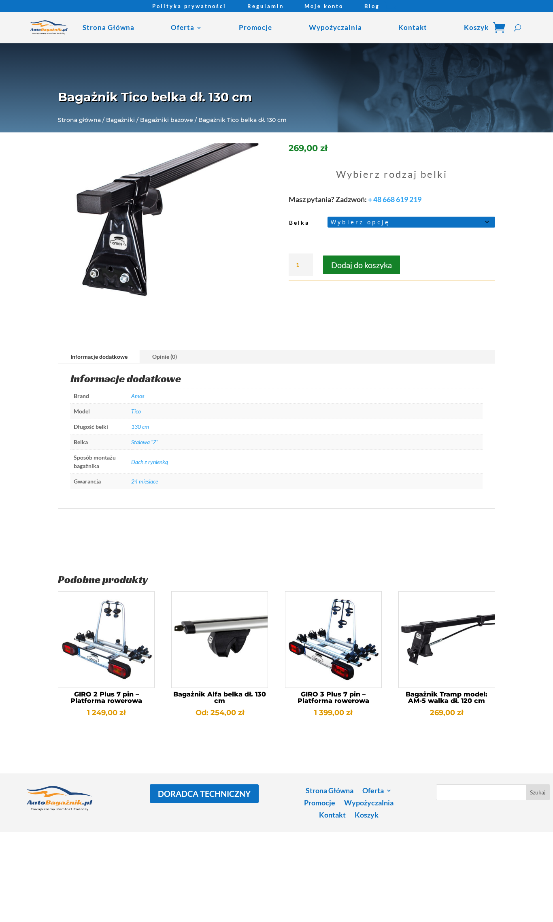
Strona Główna (108, 27)
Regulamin (265, 6)
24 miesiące (144, 481)
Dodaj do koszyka (361, 265)
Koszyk (476, 27)
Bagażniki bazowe (166, 120)
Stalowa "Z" (144, 442)
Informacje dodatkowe (99, 356)
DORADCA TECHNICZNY (204, 793)
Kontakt (412, 27)
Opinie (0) (164, 356)
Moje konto (323, 6)
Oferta (182, 27)
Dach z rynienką (149, 461)
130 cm (140, 426)
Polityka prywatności (189, 6)
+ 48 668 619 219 (394, 199)
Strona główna (79, 120)
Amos (137, 395)
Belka (299, 222)
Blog (372, 6)
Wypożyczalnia (335, 27)
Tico (136, 411)
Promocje (255, 27)
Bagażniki (120, 120)
